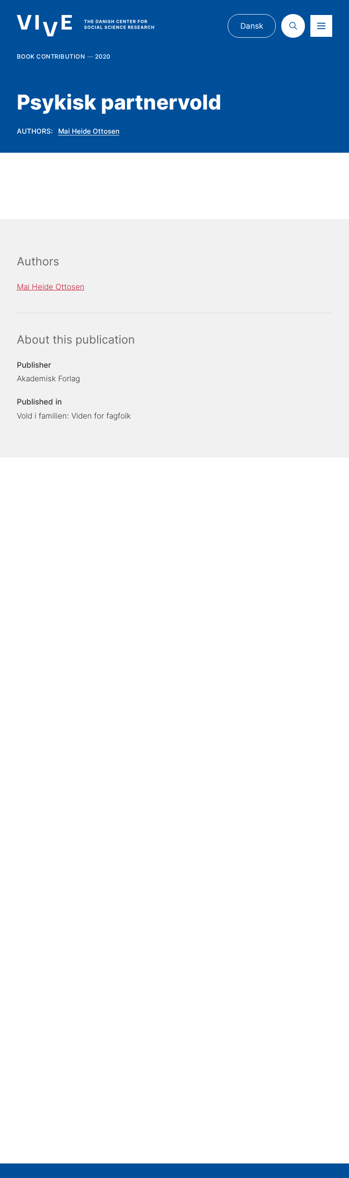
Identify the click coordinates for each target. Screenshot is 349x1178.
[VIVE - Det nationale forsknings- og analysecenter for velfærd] (94, 25)
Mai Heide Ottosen (89, 131)
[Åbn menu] (321, 26)
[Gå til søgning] (293, 26)
